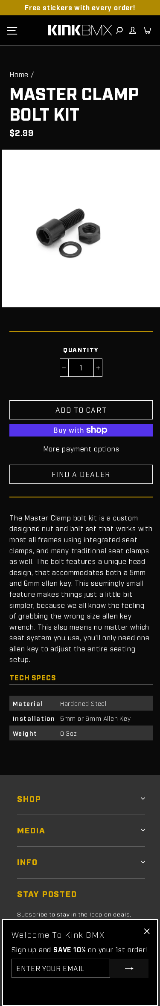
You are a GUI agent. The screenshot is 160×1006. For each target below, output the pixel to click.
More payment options (81, 448)
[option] (80, 7)
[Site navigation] (12, 30)
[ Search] (119, 30)
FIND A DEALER (81, 474)
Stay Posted (47, 893)
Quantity (81, 349)
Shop (29, 798)
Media (31, 830)
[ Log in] (132, 30)
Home (19, 74)
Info (27, 861)
